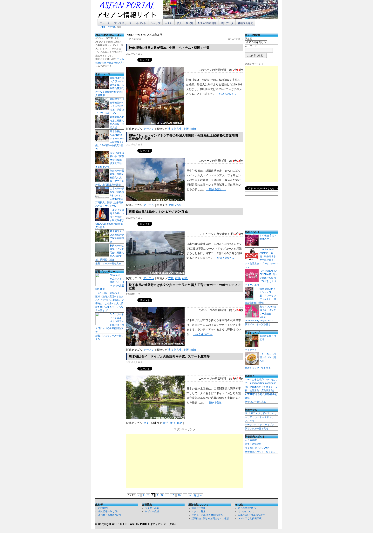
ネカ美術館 (251, 440)
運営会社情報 (199, 508)
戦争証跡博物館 (253, 444)
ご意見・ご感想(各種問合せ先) (207, 515)
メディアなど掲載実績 (249, 518)
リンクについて (246, 511)
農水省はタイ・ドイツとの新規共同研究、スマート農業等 (169, 356)
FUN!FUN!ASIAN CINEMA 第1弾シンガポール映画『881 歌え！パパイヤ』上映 (261, 278)
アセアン (148, 128)
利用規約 (103, 508)
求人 (179, 23)
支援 (186, 128)
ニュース (105, 23)
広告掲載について (247, 508)
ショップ (155, 23)
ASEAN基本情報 (207, 23)
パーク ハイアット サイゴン (259, 424)
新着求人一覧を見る (255, 401)
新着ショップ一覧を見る (258, 368)
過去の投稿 (133, 38)
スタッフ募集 (199, 511)
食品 (179, 422)
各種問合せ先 (245, 23)
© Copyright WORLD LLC (112, 524)
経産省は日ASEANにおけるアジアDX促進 (158, 211)
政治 (193, 128)
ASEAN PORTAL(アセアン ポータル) (153, 524)
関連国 (248, 38)
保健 (171, 205)
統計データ (227, 23)
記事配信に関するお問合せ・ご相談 (210, 518)
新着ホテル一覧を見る (256, 428)
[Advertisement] (184, 461)
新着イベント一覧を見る (258, 324)
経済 (185, 278)
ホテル (168, 23)
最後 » (198, 495)
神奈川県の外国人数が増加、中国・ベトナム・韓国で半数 (169, 47)
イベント (141, 23)
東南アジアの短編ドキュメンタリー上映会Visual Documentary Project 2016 (260, 313)
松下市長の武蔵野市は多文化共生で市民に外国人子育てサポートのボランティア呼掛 (185, 286)
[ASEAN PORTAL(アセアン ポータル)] (129, 9)
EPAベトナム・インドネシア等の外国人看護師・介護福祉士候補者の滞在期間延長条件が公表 (183, 137)
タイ (146, 422)
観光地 (189, 23)
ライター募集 (152, 508)
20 (179, 495)
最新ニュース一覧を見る (108, 263)
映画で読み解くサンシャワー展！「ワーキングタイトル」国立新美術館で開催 (260, 295)
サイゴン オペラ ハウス (257, 448)
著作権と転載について (110, 515)
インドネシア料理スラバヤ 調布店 (268, 357)
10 (172, 495)
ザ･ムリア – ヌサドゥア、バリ (261, 413)
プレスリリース (123, 23)
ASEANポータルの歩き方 (251, 515)
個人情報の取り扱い (108, 511)
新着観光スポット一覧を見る (260, 451)
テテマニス (251, 350)
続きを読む (226, 93)
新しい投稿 (235, 38)
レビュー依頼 (152, 511)
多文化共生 (175, 128)
